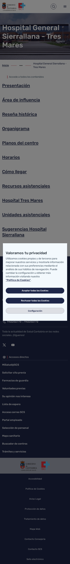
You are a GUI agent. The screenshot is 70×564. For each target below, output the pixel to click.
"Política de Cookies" (18, 280)
